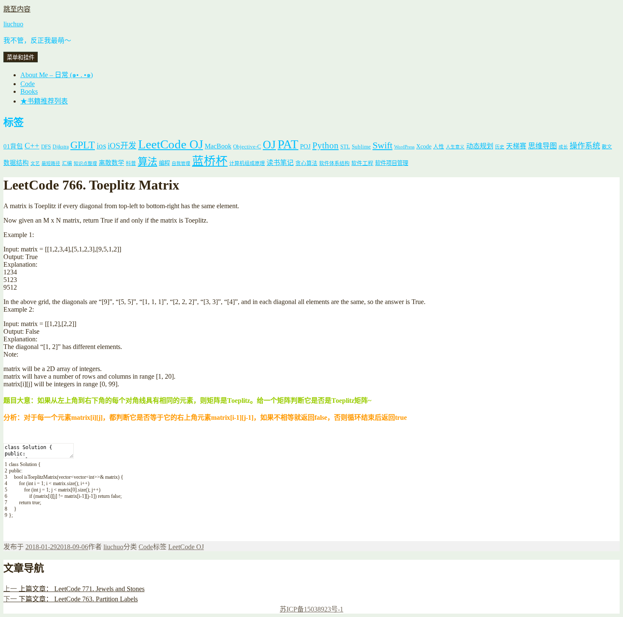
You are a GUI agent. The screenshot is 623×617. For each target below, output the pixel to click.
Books (29, 91)
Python (325, 145)
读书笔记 (280, 162)
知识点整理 (85, 163)
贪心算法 (306, 163)
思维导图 (542, 146)
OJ (269, 144)
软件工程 (362, 163)
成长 (563, 147)
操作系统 (585, 146)
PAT (288, 144)
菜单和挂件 (20, 57)
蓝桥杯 (210, 161)
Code (27, 83)
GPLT (82, 145)
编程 (164, 163)
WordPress (404, 147)
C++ (32, 145)
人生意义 (455, 147)
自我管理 (181, 163)
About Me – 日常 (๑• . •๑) (56, 74)
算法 (147, 161)
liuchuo (13, 24)
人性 (438, 147)
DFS (46, 147)
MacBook (218, 146)
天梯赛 (516, 146)
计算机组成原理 (247, 163)
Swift (382, 145)
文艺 (35, 163)
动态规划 (479, 146)
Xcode (423, 146)
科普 (131, 163)
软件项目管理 (391, 163)
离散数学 (111, 162)
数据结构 (16, 162)
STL (345, 146)
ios (101, 145)
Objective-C (247, 146)
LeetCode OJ (170, 144)
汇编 (67, 163)
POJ (305, 146)
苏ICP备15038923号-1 (311, 609)
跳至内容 (17, 9)
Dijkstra (61, 147)
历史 (499, 147)
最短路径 (51, 163)
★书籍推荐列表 (44, 101)
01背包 (13, 146)
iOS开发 (122, 145)
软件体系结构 (334, 163)
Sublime (361, 146)
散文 (607, 147)
